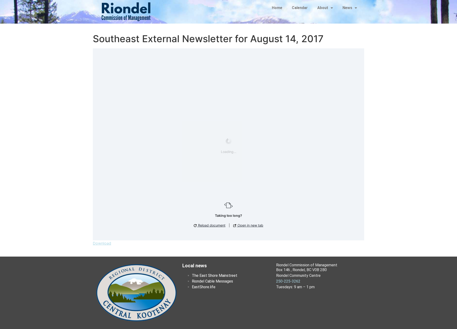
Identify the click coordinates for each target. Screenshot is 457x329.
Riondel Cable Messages (212, 281)
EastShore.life (203, 287)
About (322, 7)
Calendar (300, 7)
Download (102, 243)
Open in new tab (250, 225)
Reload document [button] (211, 225)
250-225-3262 (288, 281)
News (347, 7)
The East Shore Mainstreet (214, 275)
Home (277, 7)
